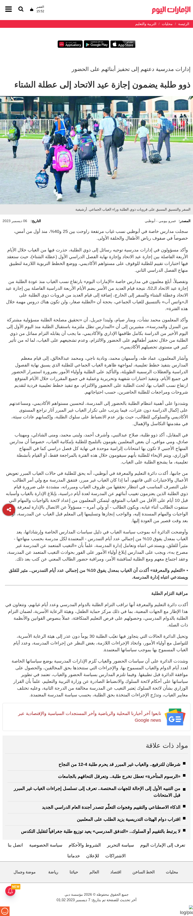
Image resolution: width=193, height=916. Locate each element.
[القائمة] (21, 9)
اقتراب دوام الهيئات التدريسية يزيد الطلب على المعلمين (128, 819)
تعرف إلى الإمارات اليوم (162, 845)
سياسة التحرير (120, 845)
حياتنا (74, 872)
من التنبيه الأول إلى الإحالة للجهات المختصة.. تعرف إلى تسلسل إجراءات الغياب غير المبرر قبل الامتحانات (97, 792)
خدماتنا (73, 855)
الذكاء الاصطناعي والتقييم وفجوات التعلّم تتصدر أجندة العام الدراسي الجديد (111, 807)
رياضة (53, 872)
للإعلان (92, 855)
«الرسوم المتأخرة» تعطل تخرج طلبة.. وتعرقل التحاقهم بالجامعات (119, 776)
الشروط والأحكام (85, 845)
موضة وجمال (25, 872)
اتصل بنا (15, 845)
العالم (94, 872)
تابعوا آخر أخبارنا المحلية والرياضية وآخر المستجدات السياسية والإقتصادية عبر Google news (89, 717)
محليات (172, 872)
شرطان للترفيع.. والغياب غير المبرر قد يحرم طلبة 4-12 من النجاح (119, 764)
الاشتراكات (115, 855)
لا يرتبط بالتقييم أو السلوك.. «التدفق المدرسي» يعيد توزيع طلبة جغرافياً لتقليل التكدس (100, 831)
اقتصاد (115, 872)
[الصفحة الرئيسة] (171, 7)
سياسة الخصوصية (45, 845)
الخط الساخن (143, 872)
